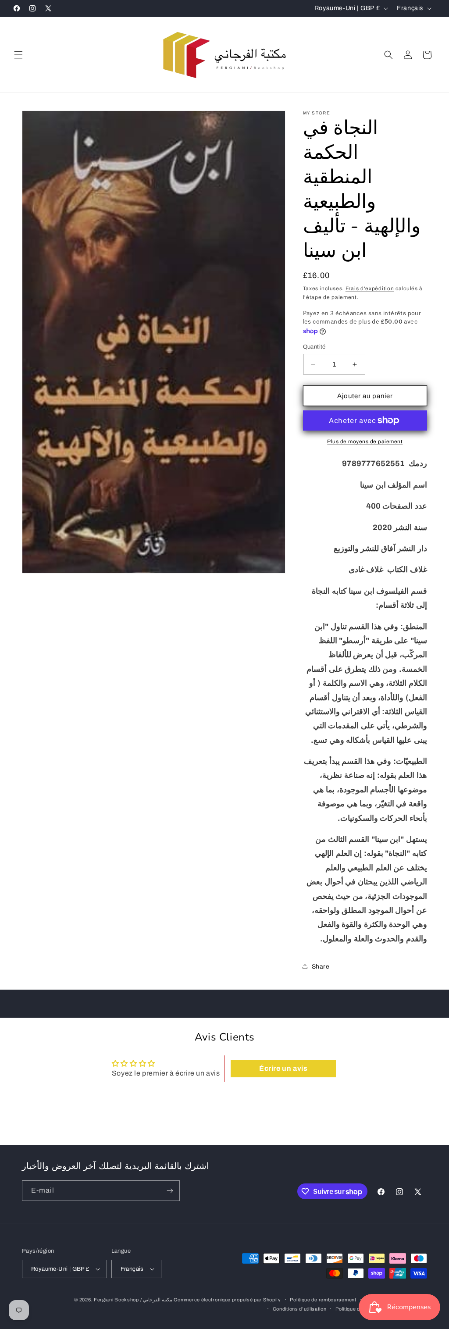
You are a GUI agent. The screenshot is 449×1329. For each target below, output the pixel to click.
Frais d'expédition (370, 288)
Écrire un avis (283, 1068)
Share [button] (321, 966)
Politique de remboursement (323, 1299)
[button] (18, 54)
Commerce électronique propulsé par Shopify (227, 1299)
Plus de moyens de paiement (365, 441)
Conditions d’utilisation (300, 1308)
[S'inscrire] (169, 1190)
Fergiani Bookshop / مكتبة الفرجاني (133, 1299)
